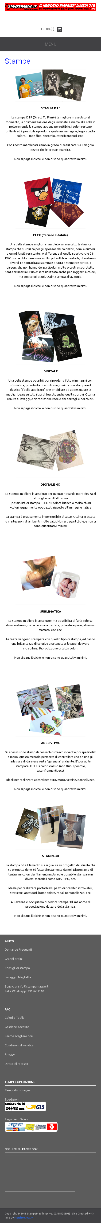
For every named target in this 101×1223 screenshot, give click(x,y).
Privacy (10, 1054)
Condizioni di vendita (19, 1045)
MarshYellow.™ (23, 1217)
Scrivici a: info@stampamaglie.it (26, 986)
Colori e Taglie (14, 1017)
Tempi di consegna (18, 1090)
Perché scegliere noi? (19, 1036)
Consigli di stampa (17, 968)
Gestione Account (17, 1026)
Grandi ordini (14, 958)
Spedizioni (12, 1099)
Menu (50, 44)
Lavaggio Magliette (18, 977)
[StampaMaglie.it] (50, 10)
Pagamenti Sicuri (16, 1119)
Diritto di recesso (16, 1063)
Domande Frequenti (18, 949)
